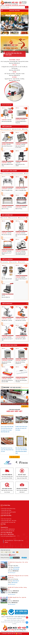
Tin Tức (7, 13)
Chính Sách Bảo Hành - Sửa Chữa (8, 520)
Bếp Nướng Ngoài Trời (6, 129)
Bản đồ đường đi (11, 572)
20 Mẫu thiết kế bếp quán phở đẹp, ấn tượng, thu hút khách (21, 428)
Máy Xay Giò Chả (13, 217)
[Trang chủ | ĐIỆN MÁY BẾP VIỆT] (10, 2)
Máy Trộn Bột (22, 262)
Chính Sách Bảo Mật (5, 513)
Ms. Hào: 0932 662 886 (16, 627)
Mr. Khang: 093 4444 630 (17, 624)
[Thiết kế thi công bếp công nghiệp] (14, 32)
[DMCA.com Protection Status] (4, 612)
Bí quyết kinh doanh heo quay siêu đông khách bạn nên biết (7, 449)
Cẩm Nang (13, 13)
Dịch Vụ (2, 13)
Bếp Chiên (25, 129)
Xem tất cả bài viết (14, 457)
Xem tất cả (24, 406)
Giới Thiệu (19, 13)
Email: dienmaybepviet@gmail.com (8, 536)
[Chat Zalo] (27, 628)
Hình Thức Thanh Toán (6, 518)
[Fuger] (7, 463)
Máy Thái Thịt (4, 217)
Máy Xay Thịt (22, 217)
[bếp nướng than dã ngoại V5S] (14, 397)
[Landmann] (21, 463)
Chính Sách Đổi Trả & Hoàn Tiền (8, 522)
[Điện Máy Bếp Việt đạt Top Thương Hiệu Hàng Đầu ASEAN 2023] (22, 441)
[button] (2, 22)
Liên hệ (24, 13)
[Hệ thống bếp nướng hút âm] (5, 32)
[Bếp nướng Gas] (14, 23)
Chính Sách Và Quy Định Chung (8, 508)
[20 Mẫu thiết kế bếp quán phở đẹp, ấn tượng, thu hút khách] (22, 419)
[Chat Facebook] (27, 623)
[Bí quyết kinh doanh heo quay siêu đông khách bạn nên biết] (7, 441)
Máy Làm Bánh (13, 262)
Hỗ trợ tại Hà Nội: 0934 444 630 (7, 530)
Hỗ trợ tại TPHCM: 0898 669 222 (8, 529)
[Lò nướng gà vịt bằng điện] (24, 32)
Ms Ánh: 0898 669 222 (16, 621)
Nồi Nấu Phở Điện (17, 129)
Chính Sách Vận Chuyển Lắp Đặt (8, 512)
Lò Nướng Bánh (4, 262)
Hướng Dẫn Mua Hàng (6, 510)
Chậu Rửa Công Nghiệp (18, 173)
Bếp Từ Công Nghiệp (5, 173)
